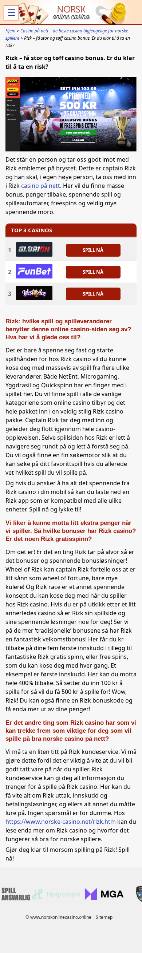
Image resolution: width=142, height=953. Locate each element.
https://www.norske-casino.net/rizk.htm (60, 822)
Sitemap (104, 917)
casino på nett (40, 186)
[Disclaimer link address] (56, 897)
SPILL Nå (93, 249)
